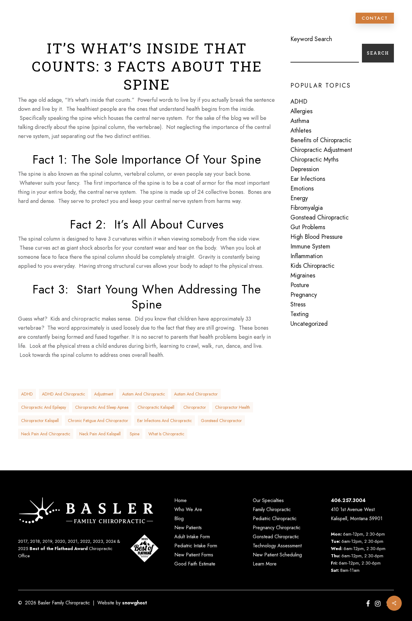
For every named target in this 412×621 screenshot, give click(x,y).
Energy (299, 198)
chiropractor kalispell (40, 421)
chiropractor (194, 407)
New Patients (188, 527)
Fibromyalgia (306, 208)
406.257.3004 (348, 500)
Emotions (302, 188)
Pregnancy (303, 295)
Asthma (299, 121)
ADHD (27, 394)
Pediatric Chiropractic (274, 518)
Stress (298, 304)
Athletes (300, 130)
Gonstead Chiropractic (319, 217)
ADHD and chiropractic (63, 394)
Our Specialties (268, 500)
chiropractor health (232, 407)
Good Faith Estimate (194, 563)
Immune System (310, 246)
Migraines (302, 275)
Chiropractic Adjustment (321, 150)
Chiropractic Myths (314, 159)
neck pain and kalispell (100, 434)
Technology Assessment (277, 545)
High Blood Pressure (316, 237)
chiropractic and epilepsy (43, 407)
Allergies (301, 111)
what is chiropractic (166, 434)
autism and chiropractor (196, 394)
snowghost (134, 602)
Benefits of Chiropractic (320, 140)
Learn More (265, 563)
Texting (299, 314)
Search (378, 53)
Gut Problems (307, 227)
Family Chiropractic (272, 509)
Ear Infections (307, 179)
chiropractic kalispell (156, 407)
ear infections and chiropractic (164, 421)
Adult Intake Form (192, 536)
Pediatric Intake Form (195, 545)
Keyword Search (311, 39)
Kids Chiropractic (312, 266)
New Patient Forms (193, 554)
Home (180, 500)
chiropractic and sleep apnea (101, 407)
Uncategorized (309, 324)
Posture (299, 285)
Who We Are (188, 509)
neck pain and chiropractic (45, 434)
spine (134, 434)
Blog (179, 518)
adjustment (103, 394)
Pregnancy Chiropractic (276, 527)
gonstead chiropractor (221, 421)
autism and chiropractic (143, 394)
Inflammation (306, 256)
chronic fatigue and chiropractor (98, 421)
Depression (304, 169)
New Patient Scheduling (277, 554)
